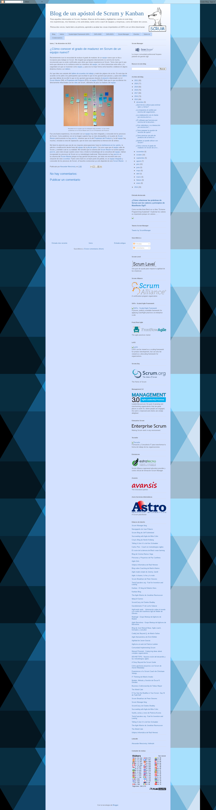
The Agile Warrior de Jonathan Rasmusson (147, 595)
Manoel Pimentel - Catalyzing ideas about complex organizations (147, 652)
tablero (67, 69)
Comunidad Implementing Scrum (143, 648)
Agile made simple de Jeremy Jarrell (145, 572)
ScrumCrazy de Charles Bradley (143, 602)
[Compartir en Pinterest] (101, 166)
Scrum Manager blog (139, 525)
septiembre (140, 158)
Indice (62, 34)
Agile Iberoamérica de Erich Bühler (144, 637)
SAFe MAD (98, 34)
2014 (136, 187)
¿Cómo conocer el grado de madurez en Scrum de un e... (147, 147)
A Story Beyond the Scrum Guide (144, 662)
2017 (136, 93)
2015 (136, 99)
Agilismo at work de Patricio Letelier (145, 644)
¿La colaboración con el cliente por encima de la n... (147, 116)
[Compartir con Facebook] (98, 166)
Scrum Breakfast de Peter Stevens (144, 579)
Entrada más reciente (59, 243)
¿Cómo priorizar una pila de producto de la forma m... (146, 136)
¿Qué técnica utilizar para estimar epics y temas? (148, 106)
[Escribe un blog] (93, 166)
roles (76, 83)
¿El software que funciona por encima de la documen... (146, 121)
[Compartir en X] (96, 166)
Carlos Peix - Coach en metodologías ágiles (148, 547)
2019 (136, 87)
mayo (138, 170)
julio (138, 164)
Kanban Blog (136, 592)
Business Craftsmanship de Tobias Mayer (147, 686)
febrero (139, 180)
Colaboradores (57, 38)
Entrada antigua (120, 243)
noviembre (140, 152)
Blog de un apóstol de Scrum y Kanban (97, 13)
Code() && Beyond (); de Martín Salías (146, 633)
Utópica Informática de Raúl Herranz (145, 565)
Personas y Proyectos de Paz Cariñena (146, 558)
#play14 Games (137, 599)
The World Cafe (137, 689)
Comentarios (139, 248)
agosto (139, 161)
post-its (74, 138)
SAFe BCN (110, 34)
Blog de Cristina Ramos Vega (142, 554)
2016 (136, 96)
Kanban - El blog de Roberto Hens (144, 588)
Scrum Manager (123, 34)
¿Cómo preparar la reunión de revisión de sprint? (146, 131)
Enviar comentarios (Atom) (94, 249)
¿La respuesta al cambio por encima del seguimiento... (146, 111)
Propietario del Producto (75, 80)
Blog (53, 34)
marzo (138, 177)
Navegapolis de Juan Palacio (142, 529)
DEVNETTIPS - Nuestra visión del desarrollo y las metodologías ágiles (149, 658)
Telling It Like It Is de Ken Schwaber (145, 543)
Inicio (91, 243)
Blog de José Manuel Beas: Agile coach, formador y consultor (146, 629)
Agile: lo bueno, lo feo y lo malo (143, 575)
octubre (139, 155)
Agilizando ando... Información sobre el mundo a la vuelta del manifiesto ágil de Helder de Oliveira (148, 611)
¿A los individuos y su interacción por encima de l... (148, 126)
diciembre (140, 102)
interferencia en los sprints (111, 145)
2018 (136, 90)
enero (138, 183)
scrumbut (66, 159)
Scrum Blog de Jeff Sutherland (143, 533)
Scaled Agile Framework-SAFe (79, 34)
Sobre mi (147, 34)
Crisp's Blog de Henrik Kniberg (143, 540)
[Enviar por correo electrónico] (91, 166)
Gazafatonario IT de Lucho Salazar (144, 606)
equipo (104, 58)
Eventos (136, 34)
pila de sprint (92, 147)
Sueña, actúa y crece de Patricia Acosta (146, 713)
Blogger (115, 805)
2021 (136, 80)
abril (138, 174)
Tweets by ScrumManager (141, 230)
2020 (136, 84)
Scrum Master (55, 80)
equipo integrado (116, 159)
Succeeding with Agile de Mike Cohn (145, 536)
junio (138, 167)
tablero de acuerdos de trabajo (82, 73)
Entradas (138, 244)
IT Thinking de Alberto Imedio (142, 677)
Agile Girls (135, 561)
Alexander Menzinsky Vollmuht (143, 743)
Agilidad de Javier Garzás (141, 640)
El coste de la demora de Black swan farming (148, 550)
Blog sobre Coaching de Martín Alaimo (146, 568)
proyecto (105, 78)
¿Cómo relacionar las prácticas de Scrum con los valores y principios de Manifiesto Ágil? (148, 203)
